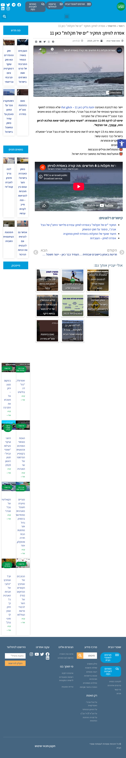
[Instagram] (8, 9)
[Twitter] (8, 5)
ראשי (121, 26)
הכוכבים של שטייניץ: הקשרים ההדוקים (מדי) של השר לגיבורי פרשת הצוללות (21, 595)
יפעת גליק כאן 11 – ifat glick (77, 107)
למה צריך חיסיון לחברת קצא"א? (9, 178)
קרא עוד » (23, 398)
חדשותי (112, 26)
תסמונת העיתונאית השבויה (8, 237)
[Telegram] (14, 5)
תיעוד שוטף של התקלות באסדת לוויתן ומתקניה (89, 234)
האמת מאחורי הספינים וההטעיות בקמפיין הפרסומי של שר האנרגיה (20, 453)
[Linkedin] (3, 9)
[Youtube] (3, 5)
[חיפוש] (80, 656)
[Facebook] (19, 5)
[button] (121, 143)
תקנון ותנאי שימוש (45, 746)
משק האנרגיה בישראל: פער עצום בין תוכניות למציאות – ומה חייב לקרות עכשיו (22, 191)
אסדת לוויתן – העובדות (103, 238)
